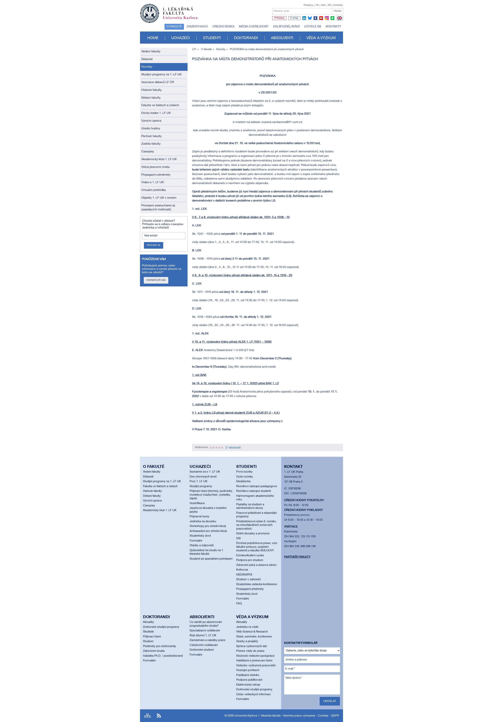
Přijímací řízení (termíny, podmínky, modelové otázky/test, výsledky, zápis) (211, 495)
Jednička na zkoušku (203, 521)
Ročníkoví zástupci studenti (253, 491)
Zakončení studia (154, 651)
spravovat (235, 447)
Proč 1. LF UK (198, 481)
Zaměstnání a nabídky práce (207, 640)
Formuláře (196, 540)
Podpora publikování (249, 680)
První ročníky (244, 472)
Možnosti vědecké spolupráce (255, 656)
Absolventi (282, 38)
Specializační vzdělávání (205, 630)
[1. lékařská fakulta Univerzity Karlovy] (169, 11)
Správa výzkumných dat (251, 646)
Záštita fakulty (151, 144)
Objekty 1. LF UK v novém (158, 198)
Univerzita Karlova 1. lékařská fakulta (257, 715)
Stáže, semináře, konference (254, 636)
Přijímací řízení (152, 636)
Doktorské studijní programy (161, 627)
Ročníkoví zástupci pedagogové (256, 486)
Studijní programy (201, 486)
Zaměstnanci (197, 26)
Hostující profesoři (247, 670)
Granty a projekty (247, 641)
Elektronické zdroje (248, 684)
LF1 (194, 49)
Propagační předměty (155, 175)
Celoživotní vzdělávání (204, 645)
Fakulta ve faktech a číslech (160, 105)
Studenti (212, 38)
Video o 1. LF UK (152, 182)
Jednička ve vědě (247, 627)
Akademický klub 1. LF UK (159, 159)
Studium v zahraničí (248, 579)
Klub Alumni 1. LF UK (203, 635)
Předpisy (308, 5)
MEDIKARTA (244, 574)
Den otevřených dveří (203, 476)
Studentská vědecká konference (256, 584)
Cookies (323, 715)
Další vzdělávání (286, 26)
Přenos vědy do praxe (250, 651)
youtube (321, 18)
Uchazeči (180, 38)
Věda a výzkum (321, 38)
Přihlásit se (153, 245)
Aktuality (148, 622)
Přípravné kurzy (199, 516)
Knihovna (242, 569)
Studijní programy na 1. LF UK (161, 74)
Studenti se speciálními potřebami (211, 559)
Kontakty (338, 5)
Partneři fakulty (151, 136)
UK (317, 5)
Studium (148, 641)
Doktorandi (246, 38)
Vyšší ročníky (244, 476)
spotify (332, 18)
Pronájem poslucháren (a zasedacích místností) (158, 207)
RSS (159, 716)
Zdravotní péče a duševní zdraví (256, 565)
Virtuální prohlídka (153, 190)
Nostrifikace (197, 503)
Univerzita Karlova (183, 20)
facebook (315, 18)
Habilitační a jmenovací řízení (254, 660)
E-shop (294, 18)
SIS (329, 5)
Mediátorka (243, 481)
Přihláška (279, 18)
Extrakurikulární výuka (250, 555)
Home (152, 38)
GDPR (335, 715)
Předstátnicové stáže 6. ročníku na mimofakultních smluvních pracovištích (256, 525)
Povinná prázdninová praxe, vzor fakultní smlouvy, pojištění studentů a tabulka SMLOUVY (256, 547)
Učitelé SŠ (312, 26)
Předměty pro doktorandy (159, 646)
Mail (323, 5)
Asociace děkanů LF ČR (157, 82)
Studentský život (200, 536)
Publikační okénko (247, 675)
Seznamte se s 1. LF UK (205, 472)
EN (339, 20)
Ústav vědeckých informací (253, 694)
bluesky (310, 18)
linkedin (304, 18)
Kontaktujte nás (156, 280)
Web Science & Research (252, 631)
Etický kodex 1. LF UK (156, 113)
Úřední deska (223, 26)
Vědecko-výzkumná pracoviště (255, 665)
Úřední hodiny (150, 128)
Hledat (337, 11)
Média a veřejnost (253, 26)
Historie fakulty (151, 90)
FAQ (239, 603)
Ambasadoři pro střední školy (208, 531)
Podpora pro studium (249, 560)
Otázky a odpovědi (202, 545)
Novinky (146, 67)
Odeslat (329, 701)
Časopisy (147, 151)
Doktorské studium (202, 650)
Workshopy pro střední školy (208, 526)
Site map (147, 716)
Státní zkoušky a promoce (252, 533)
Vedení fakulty (150, 51)
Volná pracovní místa (155, 167)
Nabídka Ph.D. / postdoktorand (163, 656)
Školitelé (148, 631)
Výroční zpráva (151, 121)
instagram (327, 18)
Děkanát (147, 59)
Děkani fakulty (151, 97)
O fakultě (174, 26)
